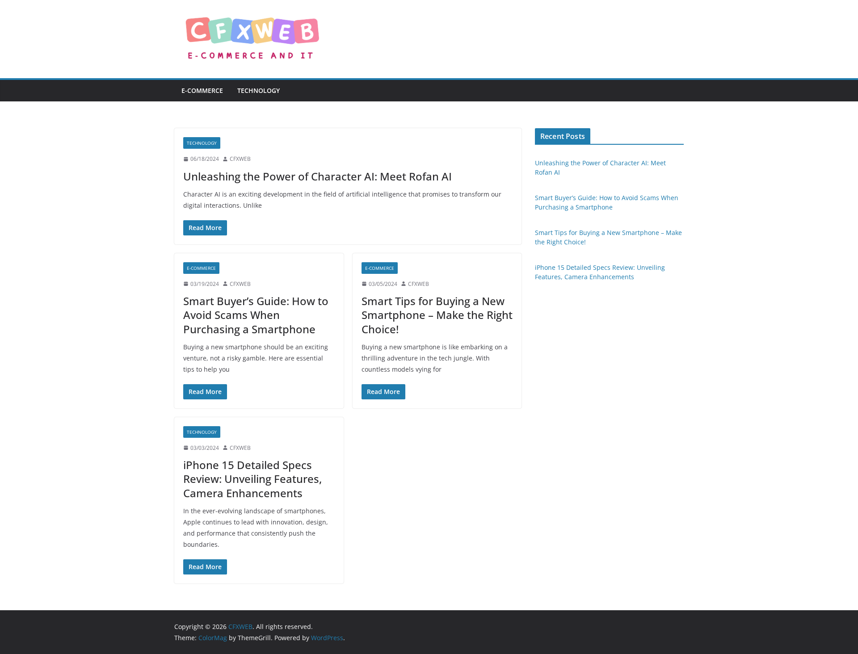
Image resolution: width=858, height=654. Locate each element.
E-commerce (202, 90)
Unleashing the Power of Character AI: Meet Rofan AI (317, 176)
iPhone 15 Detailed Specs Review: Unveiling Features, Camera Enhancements (252, 478)
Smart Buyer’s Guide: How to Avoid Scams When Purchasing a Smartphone (255, 314)
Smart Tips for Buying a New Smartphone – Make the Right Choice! (437, 314)
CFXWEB (240, 159)
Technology (258, 90)
